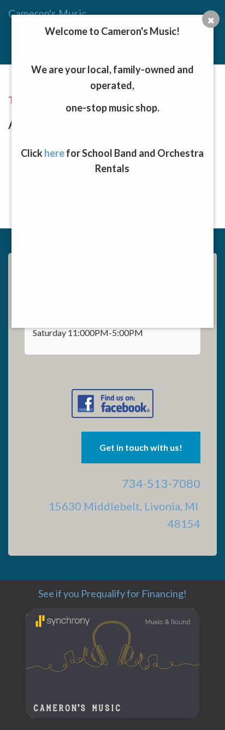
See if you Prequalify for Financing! (112, 593)
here (54, 153)
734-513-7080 (161, 483)
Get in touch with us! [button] (140, 447)
